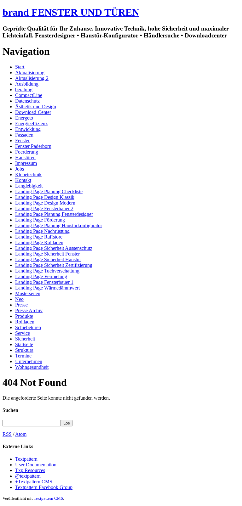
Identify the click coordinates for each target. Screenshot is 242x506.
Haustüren (25, 157)
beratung (23, 89)
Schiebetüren (28, 327)
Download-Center (33, 112)
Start (19, 67)
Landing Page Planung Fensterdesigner (54, 214)
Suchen (10, 410)
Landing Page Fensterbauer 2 (44, 208)
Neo (19, 299)
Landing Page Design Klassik (44, 197)
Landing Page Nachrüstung (42, 231)
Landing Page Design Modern (45, 202)
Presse (21, 304)
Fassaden (24, 135)
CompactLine (28, 95)
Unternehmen (28, 361)
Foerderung (26, 152)
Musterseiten (27, 293)
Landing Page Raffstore (38, 236)
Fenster (22, 140)
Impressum (26, 163)
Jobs (19, 168)
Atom (20, 434)
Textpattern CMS (48, 498)
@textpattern (28, 476)
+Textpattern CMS (33, 481)
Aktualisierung (29, 72)
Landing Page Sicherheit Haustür (48, 259)
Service (22, 333)
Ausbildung (26, 84)
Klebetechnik (28, 174)
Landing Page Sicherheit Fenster (47, 253)
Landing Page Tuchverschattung (47, 270)
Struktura (24, 350)
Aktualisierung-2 (32, 78)
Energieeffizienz (31, 123)
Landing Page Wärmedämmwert (47, 287)
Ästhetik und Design (35, 106)
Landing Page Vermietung (41, 276)
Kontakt (23, 180)
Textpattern (26, 459)
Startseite (24, 344)
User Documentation (35, 464)
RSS (7, 434)
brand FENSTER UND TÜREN (71, 12)
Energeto (24, 118)
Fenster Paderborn (33, 146)
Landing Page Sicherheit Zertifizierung (53, 265)
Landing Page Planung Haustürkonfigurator (58, 225)
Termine (23, 355)
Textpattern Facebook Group (43, 487)
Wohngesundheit (32, 367)
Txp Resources (30, 470)
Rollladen (24, 321)
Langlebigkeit (29, 185)
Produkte (24, 316)
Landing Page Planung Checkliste (49, 191)
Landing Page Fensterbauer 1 (44, 282)
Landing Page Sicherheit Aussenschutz (53, 248)
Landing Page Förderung (40, 219)
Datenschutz (27, 101)
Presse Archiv (29, 310)
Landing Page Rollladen (39, 242)
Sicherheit (25, 338)
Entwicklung (28, 129)
